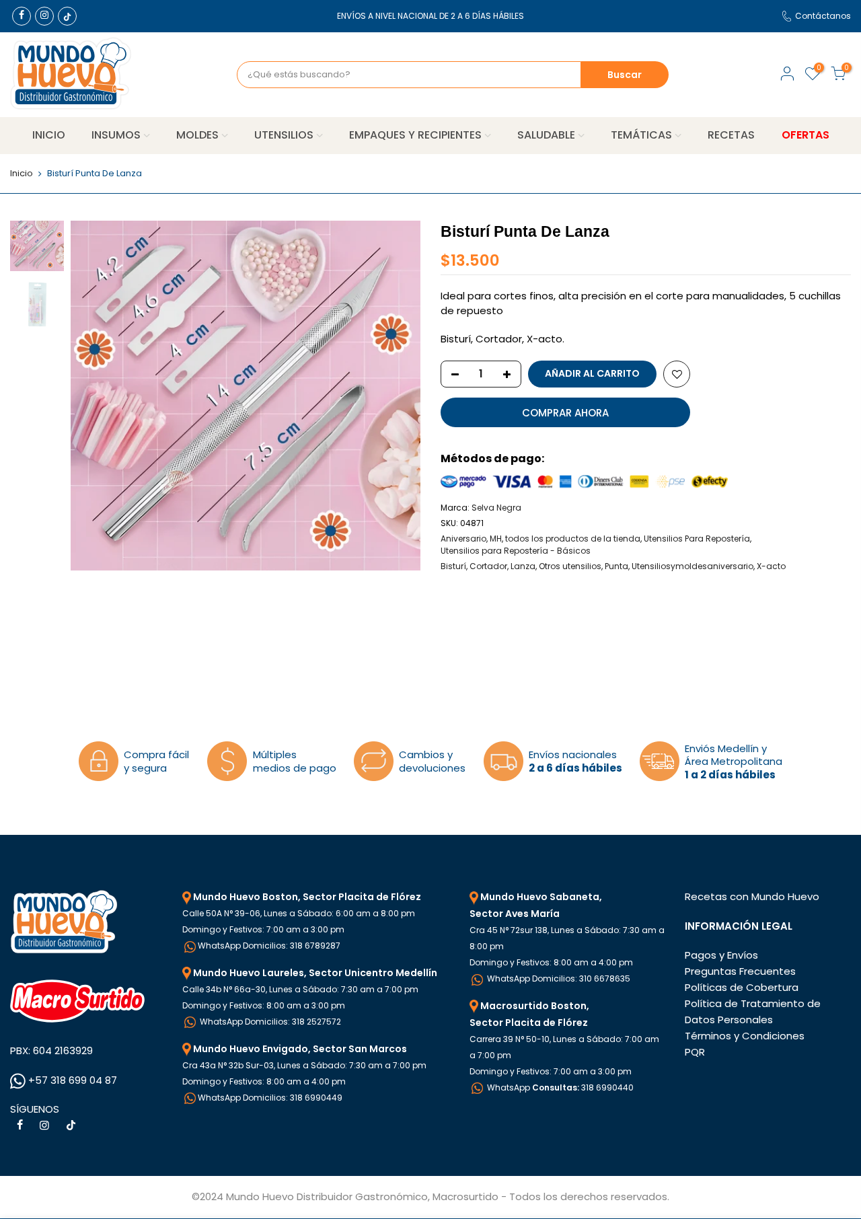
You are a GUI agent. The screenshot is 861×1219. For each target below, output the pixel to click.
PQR (695, 1052)
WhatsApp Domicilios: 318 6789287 (269, 945)
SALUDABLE (546, 135)
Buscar (624, 74)
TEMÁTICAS (641, 135)
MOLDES (197, 135)
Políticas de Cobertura (741, 987)
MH (496, 538)
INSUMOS (116, 135)
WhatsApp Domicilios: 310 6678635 (557, 978)
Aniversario (463, 538)
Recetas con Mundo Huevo (752, 896)
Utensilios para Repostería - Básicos (516, 550)
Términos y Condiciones (744, 1036)
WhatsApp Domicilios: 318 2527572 (269, 1021)
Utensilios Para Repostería (697, 538)
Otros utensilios (570, 566)
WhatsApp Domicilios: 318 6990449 (270, 1097)
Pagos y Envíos (721, 955)
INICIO (48, 135)
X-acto (771, 566)
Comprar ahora (565, 413)
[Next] (396, 395)
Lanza (523, 566)
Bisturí (453, 566)
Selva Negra (496, 507)
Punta (616, 566)
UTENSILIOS (283, 135)
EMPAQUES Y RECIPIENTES (415, 135)
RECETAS (731, 135)
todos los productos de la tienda (572, 538)
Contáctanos (823, 16)
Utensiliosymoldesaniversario (692, 566)
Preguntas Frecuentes (740, 971)
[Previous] (94, 395)
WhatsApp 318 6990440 (559, 1087)
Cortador (488, 566)
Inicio (21, 174)
